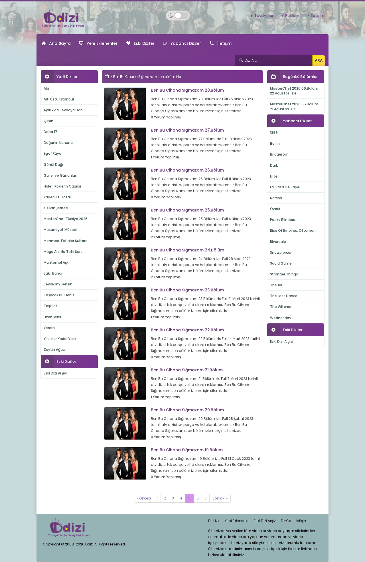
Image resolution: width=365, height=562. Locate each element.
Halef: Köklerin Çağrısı (62, 186)
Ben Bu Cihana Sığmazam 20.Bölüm (187, 410)
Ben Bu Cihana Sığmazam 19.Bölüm (187, 450)
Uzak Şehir (52, 317)
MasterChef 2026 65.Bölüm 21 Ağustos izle (294, 106)
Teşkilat (50, 305)
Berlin (275, 143)
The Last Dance (283, 295)
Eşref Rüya (52, 153)
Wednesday (280, 317)
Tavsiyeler (263, 15)
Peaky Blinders (282, 219)
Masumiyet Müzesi (60, 229)
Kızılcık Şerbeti (56, 208)
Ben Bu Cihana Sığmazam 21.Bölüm (187, 370)
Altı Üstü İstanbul (59, 99)
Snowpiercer (280, 252)
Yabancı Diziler (186, 43)
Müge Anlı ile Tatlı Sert (63, 251)
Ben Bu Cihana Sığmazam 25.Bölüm (187, 210)
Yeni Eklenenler (102, 43)
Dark (274, 165)
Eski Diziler (144, 43)
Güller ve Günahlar (60, 175)
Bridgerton (279, 154)
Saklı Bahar (53, 273)
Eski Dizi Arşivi (55, 373)
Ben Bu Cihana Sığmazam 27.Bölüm (187, 130)
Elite (273, 176)
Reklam (292, 15)
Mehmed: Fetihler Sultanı (65, 240)
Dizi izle (214, 520)
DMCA (286, 520)
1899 (274, 132)
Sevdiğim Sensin (58, 284)
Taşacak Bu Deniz (59, 295)
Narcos (276, 198)
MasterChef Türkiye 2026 (66, 218)
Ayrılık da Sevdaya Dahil (64, 110)
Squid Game (281, 263)
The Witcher (280, 306)
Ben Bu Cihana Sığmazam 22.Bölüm (187, 330)
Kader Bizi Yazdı (57, 197)
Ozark (275, 208)
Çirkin (48, 120)
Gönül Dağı (53, 164)
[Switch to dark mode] (178, 16)
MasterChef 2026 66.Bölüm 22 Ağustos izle (294, 91)
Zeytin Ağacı (55, 349)
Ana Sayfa (60, 43)
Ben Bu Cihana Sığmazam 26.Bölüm (187, 170)
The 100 (276, 285)
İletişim (317, 15)
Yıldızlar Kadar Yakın (61, 338)
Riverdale (278, 241)
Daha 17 (50, 131)
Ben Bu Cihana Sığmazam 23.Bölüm (187, 290)
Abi (46, 88)
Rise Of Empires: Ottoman (293, 230)
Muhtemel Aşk (56, 262)
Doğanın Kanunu (58, 142)
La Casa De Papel (285, 187)
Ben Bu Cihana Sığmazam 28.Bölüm (187, 90)
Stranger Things (284, 274)
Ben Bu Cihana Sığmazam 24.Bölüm (187, 250)
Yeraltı (49, 327)
